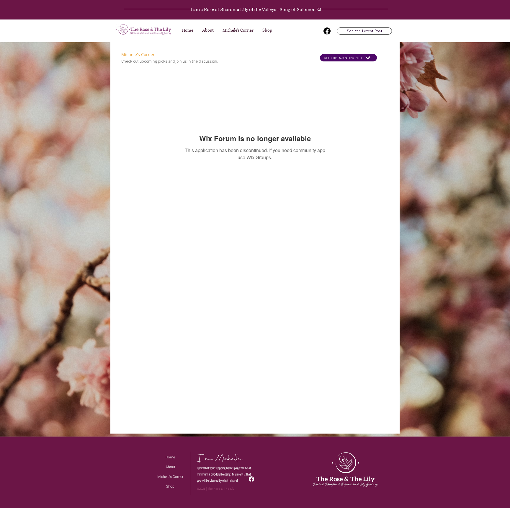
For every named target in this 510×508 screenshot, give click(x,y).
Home (170, 457)
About (170, 467)
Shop (170, 486)
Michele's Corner (170, 476)
